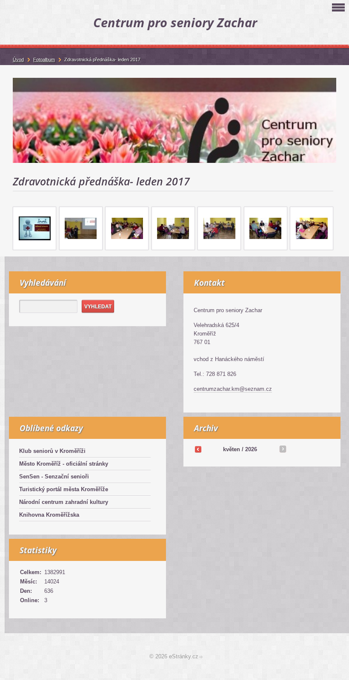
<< (198, 449)
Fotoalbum (44, 59)
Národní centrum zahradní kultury (63, 502)
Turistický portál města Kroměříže (63, 489)
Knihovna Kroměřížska (49, 515)
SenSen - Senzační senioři (54, 476)
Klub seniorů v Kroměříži (52, 451)
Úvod (18, 59)
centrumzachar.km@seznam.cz (233, 389)
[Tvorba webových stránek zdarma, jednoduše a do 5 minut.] (201, 657)
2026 (251, 449)
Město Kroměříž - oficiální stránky (63, 464)
